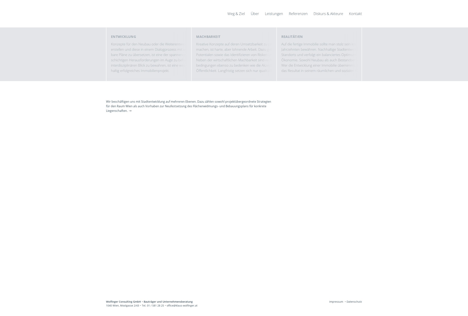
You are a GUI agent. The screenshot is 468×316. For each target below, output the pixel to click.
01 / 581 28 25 (155, 305)
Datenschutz (354, 301)
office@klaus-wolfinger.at (182, 305)
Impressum (336, 301)
